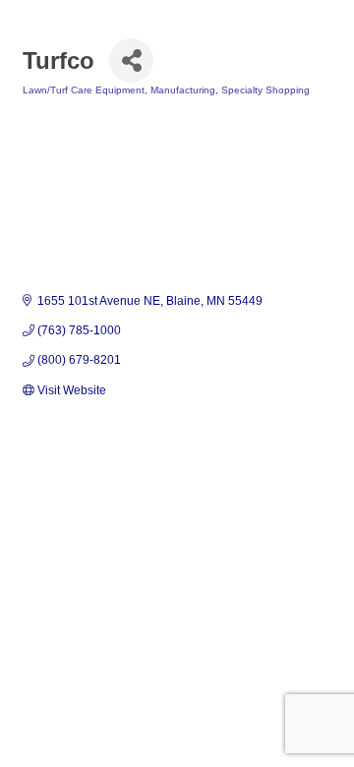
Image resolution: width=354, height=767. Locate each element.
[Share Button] (131, 60)
